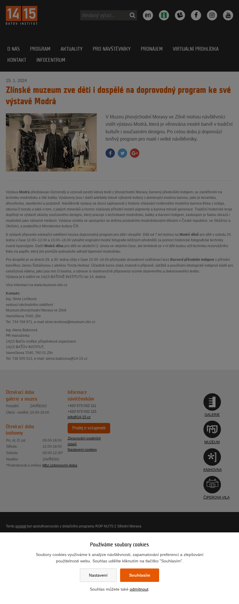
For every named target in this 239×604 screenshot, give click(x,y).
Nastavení (98, 575)
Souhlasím (139, 575)
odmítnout (139, 589)
